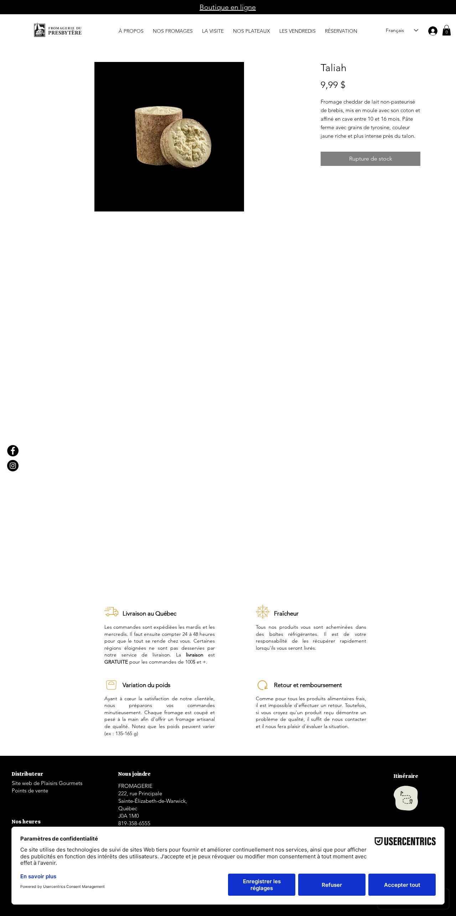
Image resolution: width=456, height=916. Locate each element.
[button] (131, 28)
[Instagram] (13, 465)
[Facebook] (13, 450)
